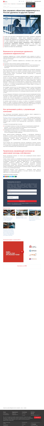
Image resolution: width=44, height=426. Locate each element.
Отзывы (23, 415)
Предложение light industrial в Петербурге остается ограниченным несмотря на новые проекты (34, 218)
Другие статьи (6, 208)
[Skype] (10, 176)
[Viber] (7, 176)
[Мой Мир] (13, 176)
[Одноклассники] (5, 176)
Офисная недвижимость (15, 414)
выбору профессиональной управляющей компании (15, 117)
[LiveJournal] (16, 176)
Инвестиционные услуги (6, 423)
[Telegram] (11, 176)
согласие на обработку (25, 203)
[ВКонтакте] (4, 176)
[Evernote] (14, 176)
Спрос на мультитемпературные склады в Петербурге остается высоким (8, 218)
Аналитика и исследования (6, 414)
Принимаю (37, 417)
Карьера (23, 424)
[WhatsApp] (8, 176)
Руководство (24, 422)
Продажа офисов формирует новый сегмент (21, 217)
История (23, 413)
